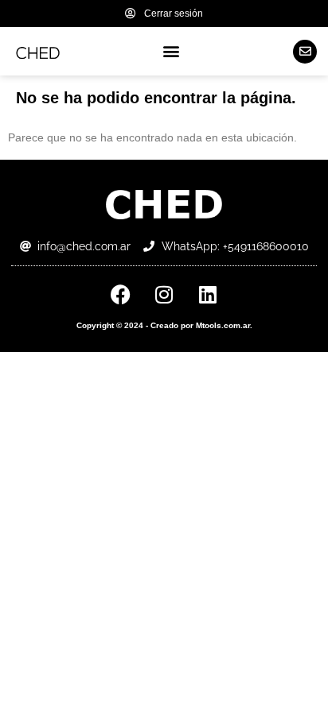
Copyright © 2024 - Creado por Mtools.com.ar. (164, 325)
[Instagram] (164, 294)
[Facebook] (120, 294)
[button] (171, 51)
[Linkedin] (208, 294)
